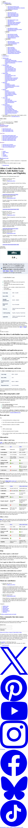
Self (4, 271)
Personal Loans (9, 10)
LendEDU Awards (4, 126)
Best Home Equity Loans (13, 19)
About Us (11, 632)
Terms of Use (3, 632)
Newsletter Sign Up (15, 116)
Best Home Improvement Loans (9, 135)
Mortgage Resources (12, 30)
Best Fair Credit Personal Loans (9, 139)
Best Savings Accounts (12, 34)
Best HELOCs (11, 21)
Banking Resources (12, 37)
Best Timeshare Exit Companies (14, 52)
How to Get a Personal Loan (8, 146)
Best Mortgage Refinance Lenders (15, 29)
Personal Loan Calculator (8, 144)
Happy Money (6, 152)
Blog (21, 632)
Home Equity (8, 17)
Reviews (2, 149)
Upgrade (4, 154)
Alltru (20, 446)
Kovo (12, 271)
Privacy (7, 632)
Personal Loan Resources (13, 16)
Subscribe (2, 629)
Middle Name (3, 624)
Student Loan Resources (13, 9)
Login (4, 55)
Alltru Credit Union (23, 486)
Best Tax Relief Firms (12, 49)
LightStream (5, 156)
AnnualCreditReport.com (15, 412)
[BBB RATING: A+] (13, 827)
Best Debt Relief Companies (14, 51)
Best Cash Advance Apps (13, 13)
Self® (21, 326)
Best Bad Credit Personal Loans (9, 140)
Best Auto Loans (11, 41)
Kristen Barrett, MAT (11, 198)
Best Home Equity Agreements (14, 22)
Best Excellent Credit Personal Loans (10, 136)
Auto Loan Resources (12, 43)
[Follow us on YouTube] (14, 719)
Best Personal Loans (12, 12)
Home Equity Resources (13, 24)
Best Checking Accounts (13, 35)
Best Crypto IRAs (11, 48)
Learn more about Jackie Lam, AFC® (10, 194)
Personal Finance (9, 45)
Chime (7, 271)
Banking (7, 31)
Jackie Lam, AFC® (11, 180)
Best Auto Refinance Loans (13, 42)
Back (6, 63)
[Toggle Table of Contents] (0, 330)
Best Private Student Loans (13, 6)
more (3, 246)
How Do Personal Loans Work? (9, 145)
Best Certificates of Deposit (13, 36)
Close (2, 159)
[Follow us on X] (14, 674)
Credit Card (10, 481)
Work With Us (16, 632)
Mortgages (8, 25)
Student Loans (8, 4)
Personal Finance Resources (13, 53)
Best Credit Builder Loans (13, 15)
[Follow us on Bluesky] (14, 799)
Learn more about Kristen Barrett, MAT (11, 209)
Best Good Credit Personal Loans (9, 137)
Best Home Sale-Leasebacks (14, 23)
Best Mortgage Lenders (12, 28)
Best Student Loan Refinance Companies (16, 7)
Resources (2, 124)
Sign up (7, 55)
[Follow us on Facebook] (14, 775)
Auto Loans (8, 39)
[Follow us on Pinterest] (14, 701)
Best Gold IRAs (11, 47)
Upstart (4, 151)
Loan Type (2, 133)
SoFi (4, 153)
